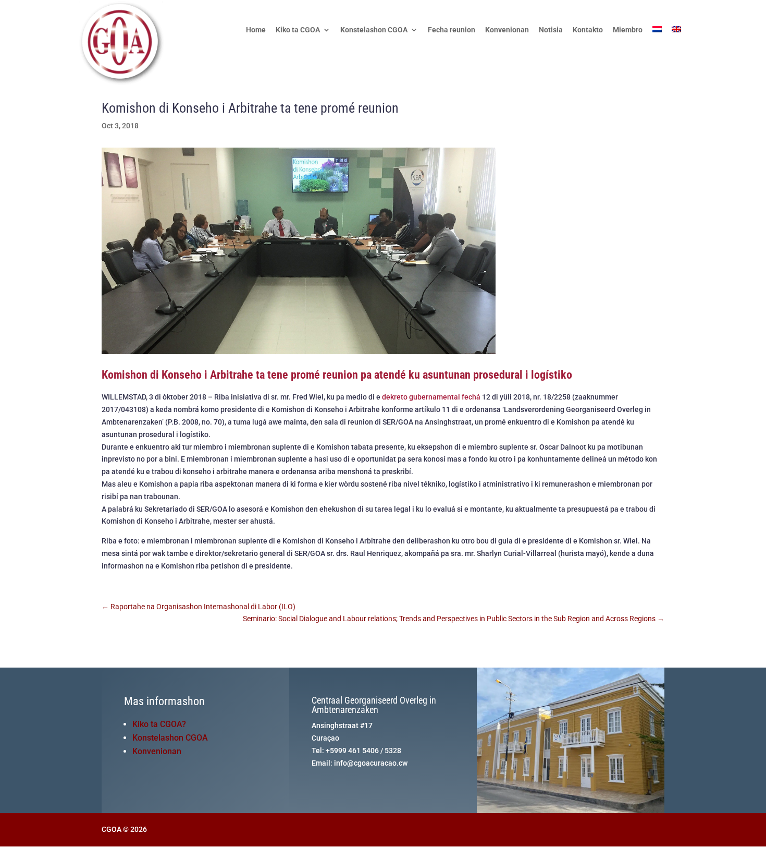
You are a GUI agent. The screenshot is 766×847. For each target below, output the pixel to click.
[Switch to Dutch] (657, 42)
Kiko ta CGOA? (159, 724)
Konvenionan (507, 30)
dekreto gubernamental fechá (431, 397)
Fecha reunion (451, 30)
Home (256, 30)
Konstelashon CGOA (373, 30)
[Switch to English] (676, 42)
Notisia (551, 30)
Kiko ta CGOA (298, 30)
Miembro (628, 30)
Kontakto (588, 30)
